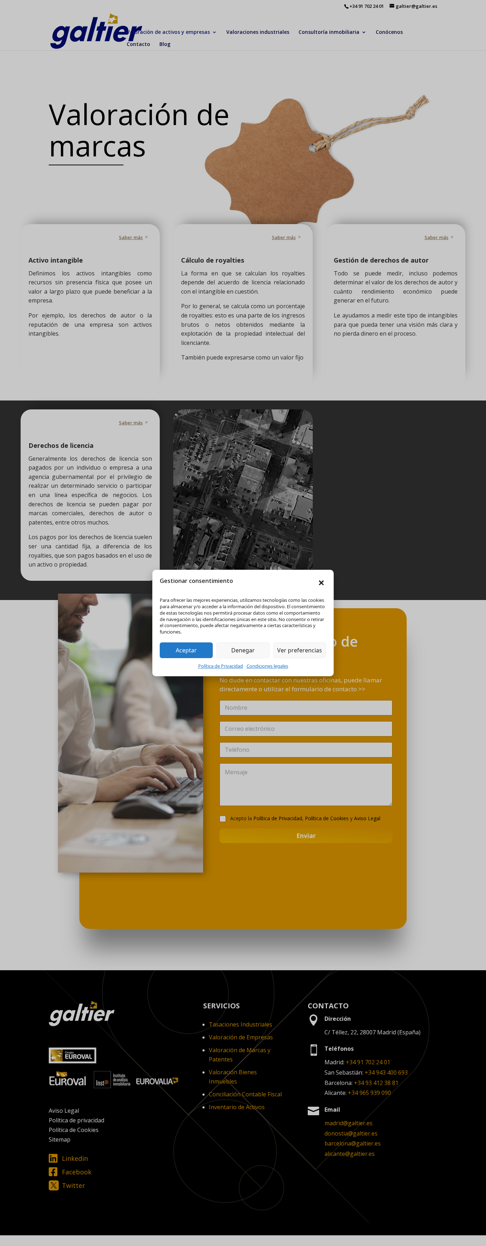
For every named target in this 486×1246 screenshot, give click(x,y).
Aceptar (186, 650)
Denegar (243, 650)
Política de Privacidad (220, 666)
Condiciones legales (267, 666)
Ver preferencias (299, 650)
